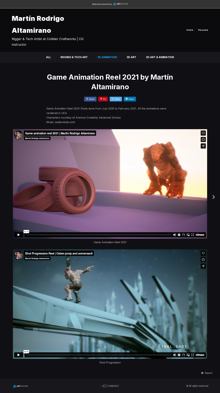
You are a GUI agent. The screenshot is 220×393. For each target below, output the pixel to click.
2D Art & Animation (160, 57)
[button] (207, 373)
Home (190, 30)
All (48, 57)
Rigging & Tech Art (74, 57)
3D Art (131, 57)
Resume (203, 30)
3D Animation (107, 57)
